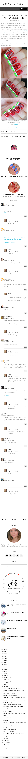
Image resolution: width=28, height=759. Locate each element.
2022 (3, 656)
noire (5, 413)
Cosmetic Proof (14, 3)
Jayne (9, 220)
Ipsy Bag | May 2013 (8, 717)
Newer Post (4, 519)
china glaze (18, 136)
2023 (3, 655)
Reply (25, 216)
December (6, 675)
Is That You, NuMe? (12, 628)
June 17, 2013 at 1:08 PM (13, 221)
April (5, 738)
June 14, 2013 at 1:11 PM (9, 480)
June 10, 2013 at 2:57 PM (9, 440)
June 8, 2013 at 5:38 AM (9, 280)
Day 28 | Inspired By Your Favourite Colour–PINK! (15, 726)
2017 (3, 666)
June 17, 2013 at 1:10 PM (13, 376)
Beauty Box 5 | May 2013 (9, 693)
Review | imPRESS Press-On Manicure (12, 704)
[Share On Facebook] (9, 131)
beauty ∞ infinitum (9, 479)
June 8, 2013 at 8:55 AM (9, 307)
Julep (23, 136)
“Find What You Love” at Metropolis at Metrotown (15, 701)
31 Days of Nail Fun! (8, 711)
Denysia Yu (7, 204)
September (6, 681)
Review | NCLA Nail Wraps (9, 729)
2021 (3, 658)
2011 (3, 748)
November (6, 677)
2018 (3, 664)
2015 (3, 669)
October (5, 679)
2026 (3, 649)
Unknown (6, 360)
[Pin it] (14, 131)
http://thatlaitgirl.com (9, 212)
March (5, 740)
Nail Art (5, 138)
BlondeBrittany (8, 316)
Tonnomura (7, 458)
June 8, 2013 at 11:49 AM (9, 341)
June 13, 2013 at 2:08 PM (9, 460)
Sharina (6, 259)
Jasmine (6, 305)
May (5, 736)
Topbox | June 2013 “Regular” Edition (12, 688)
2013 (3, 673)
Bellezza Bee (7, 279)
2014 (3, 671)
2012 (3, 746)
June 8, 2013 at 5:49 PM (9, 362)
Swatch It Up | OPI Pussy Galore (11, 702)
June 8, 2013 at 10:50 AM (9, 318)
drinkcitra (7, 438)
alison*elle (7, 387)
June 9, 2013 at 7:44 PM (9, 388)
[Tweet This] (6, 131)
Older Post (23, 519)
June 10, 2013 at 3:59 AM (9, 415)
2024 (3, 653)
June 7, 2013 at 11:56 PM (9, 205)
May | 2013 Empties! (8, 710)
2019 (3, 662)
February (6, 742)
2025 (3, 651)
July (4, 684)
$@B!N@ (6, 340)
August (5, 682)
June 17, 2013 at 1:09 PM (13, 295)
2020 (3, 660)
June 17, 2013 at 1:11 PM (13, 471)
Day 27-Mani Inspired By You (10, 727)
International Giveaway (9, 242)
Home (15, 519)
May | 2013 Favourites (8, 731)
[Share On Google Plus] (12, 131)
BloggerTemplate (21, 757)
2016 (3, 668)
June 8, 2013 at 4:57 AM (9, 260)
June (5, 686)
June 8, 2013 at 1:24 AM (9, 230)
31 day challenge (9, 136)
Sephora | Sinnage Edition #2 (10, 695)
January (5, 744)
